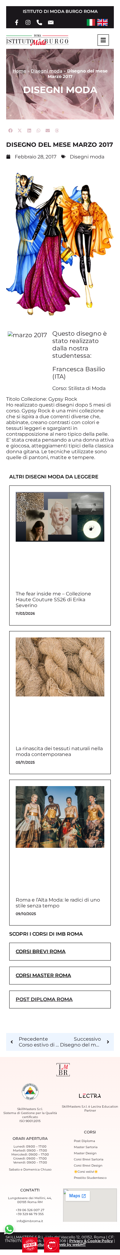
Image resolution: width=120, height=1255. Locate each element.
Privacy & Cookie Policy (91, 1240)
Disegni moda (46, 71)
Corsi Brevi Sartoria (88, 1159)
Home (19, 71)
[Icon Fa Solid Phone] (39, 22)
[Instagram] (28, 22)
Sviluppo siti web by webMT (60, 1244)
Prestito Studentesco (90, 1178)
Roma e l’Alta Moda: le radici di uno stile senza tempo (58, 903)
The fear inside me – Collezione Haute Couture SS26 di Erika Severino (53, 599)
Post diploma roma (44, 999)
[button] (10, 130)
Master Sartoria (86, 1147)
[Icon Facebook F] (16, 22)
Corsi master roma (43, 975)
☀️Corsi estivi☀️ (86, 1172)
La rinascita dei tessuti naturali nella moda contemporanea (59, 751)
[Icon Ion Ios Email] (51, 22)
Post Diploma (84, 1141)
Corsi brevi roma (41, 951)
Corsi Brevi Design (88, 1165)
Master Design (85, 1153)
